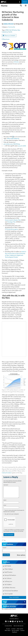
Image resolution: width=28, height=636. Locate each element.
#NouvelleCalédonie (13, 138)
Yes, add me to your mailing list (11, 514)
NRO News (7, 630)
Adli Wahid (7, 566)
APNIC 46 (8, 30)
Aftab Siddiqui (8, 569)
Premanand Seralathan (11, 590)
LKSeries (16, 62)
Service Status (15, 630)
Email (5, 505)
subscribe (11, 531)
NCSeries (14, 30)
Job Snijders (8, 584)
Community (11, 27)
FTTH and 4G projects (11, 229)
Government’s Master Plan (13, 220)
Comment (6, 484)
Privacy (8, 628)
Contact (13, 628)
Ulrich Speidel (8, 594)
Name (5, 500)
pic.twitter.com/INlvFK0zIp (12, 144)
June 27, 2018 (22, 146)
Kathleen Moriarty (9, 587)
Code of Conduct (6, 473)
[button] (20, 5)
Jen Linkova (7, 578)
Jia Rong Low (8, 581)
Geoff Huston (8, 572)
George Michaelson (10, 575)
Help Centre (20, 628)
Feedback (14, 632)
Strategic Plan (12, 222)
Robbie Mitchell (8, 24)
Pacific (10, 32)
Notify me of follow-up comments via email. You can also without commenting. (13, 530)
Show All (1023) (14, 597)
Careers (22, 630)
